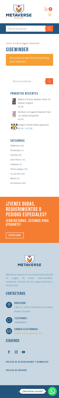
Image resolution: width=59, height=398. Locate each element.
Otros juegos (16, 169)
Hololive (14, 164)
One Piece (15, 159)
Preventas (15, 150)
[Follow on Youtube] (23, 352)
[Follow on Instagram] (16, 352)
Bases (13, 178)
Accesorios (15, 183)
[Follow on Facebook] (9, 352)
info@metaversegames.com (28, 333)
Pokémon (15, 145)
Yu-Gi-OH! (15, 173)
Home (8, 43)
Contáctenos (14, 235)
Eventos (14, 154)
